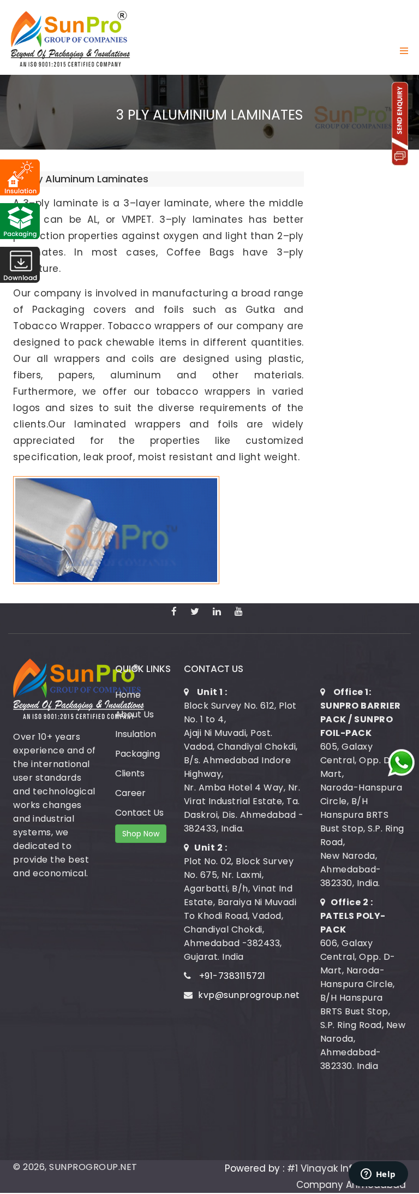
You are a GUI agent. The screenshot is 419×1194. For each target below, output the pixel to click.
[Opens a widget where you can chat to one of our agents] (378, 1175)
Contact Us (139, 812)
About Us (134, 714)
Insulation (135, 734)
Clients (130, 773)
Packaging (137, 753)
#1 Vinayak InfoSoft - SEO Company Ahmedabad (346, 1176)
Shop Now (140, 833)
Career (130, 793)
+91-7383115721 (232, 976)
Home (128, 694)
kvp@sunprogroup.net (249, 995)
